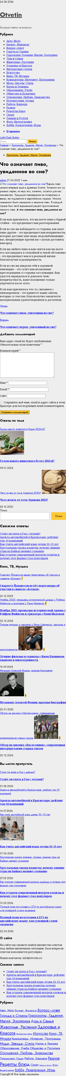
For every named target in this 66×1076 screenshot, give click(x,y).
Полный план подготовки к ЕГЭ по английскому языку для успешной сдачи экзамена (31, 908)
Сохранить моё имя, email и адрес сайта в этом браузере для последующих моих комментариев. (32, 404)
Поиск (3, 510)
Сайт (3, 396)
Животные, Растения (20, 62)
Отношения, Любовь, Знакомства (28, 97)
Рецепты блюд (15, 111)
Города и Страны (17, 51)
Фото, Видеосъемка (19, 121)
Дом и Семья (14, 58)
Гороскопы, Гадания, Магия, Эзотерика (32, 55)
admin (3, 180)
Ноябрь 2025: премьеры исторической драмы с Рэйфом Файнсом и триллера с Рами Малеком (32, 601)
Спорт (10, 114)
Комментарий (10, 350)
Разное (10, 107)
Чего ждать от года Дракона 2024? (20, 493)
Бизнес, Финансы (17, 44)
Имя (4, 383)
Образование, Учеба (19, 90)
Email (4, 389)
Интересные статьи (19, 69)
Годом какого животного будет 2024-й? (22, 429)
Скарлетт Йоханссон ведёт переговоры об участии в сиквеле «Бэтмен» (29, 587)
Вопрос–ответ (15, 48)
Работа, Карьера (16, 104)
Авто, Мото (13, 41)
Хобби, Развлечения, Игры (23, 125)
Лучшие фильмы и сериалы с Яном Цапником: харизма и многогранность (32, 658)
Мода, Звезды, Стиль (19, 83)
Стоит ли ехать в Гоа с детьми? (20, 533)
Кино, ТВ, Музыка (17, 76)
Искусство (13, 72)
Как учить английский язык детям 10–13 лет (29, 544)
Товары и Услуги (17, 118)
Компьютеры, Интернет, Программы (30, 79)
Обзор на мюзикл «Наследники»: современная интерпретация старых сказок (32, 746)
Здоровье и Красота (19, 65)
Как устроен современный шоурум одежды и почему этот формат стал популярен (29, 556)
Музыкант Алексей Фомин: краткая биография (26, 670)
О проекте (13, 131)
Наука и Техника (17, 86)
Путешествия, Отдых (20, 100)
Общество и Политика (20, 93)
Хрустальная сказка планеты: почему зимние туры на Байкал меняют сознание (30, 549)
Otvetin (11, 14)
